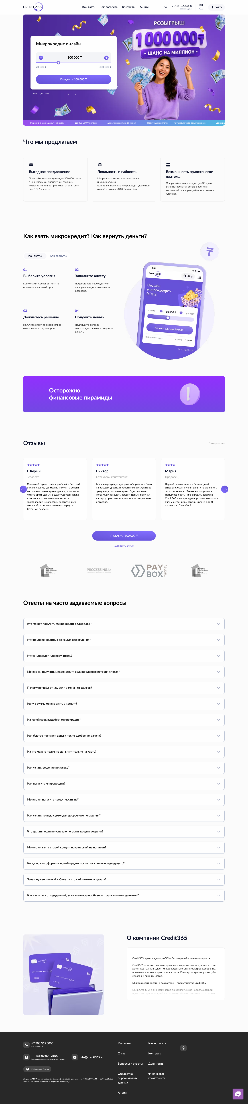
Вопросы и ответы (130, 1063)
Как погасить (108, 7)
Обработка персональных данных (127, 1078)
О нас (121, 1053)
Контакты (128, 7)
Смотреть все (217, 443)
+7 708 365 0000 (181, 6)
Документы (156, 1063)
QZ (201, 8)
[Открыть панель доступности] (165, 7)
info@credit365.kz (91, 1057)
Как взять (88, 7)
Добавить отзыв (124, 546)
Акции (144, 7)
